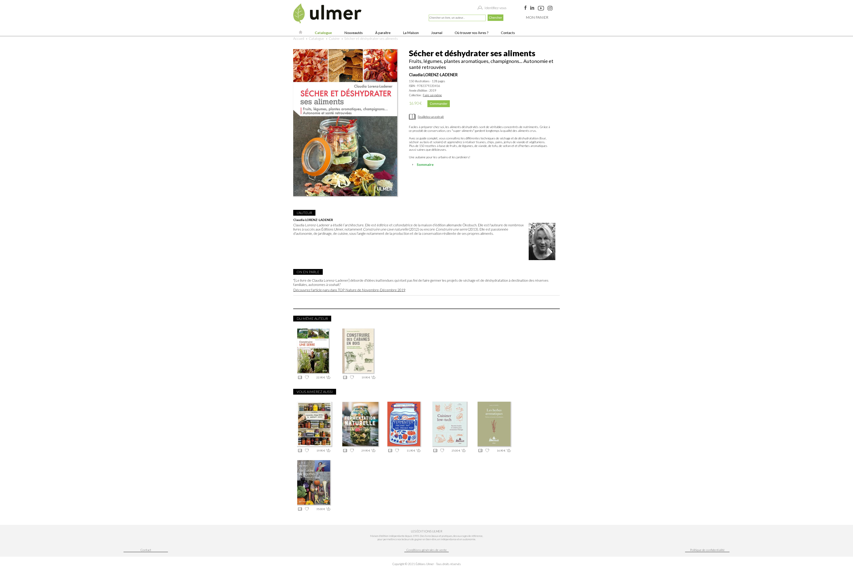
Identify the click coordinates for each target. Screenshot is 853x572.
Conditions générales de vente (426, 550)
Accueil (298, 38)
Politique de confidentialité (707, 550)
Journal (436, 32)
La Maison (410, 32)
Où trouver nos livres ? (471, 32)
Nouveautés (353, 32)
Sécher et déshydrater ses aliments (371, 38)
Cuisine (334, 38)
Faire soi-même (432, 95)
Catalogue (323, 32)
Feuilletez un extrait (431, 116)
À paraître (383, 32)
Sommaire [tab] (425, 164)
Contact (145, 550)
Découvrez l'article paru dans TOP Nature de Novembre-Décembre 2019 (349, 290)
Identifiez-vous (495, 8)
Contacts (507, 32)
